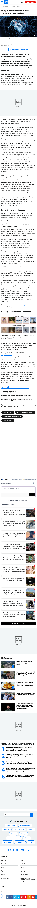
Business (3, 863)
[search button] (31, 815)
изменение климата (14, 838)
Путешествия (5, 871)
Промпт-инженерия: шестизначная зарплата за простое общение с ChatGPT (15, 405)
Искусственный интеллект (25, 412)
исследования (8, 420)
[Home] (1, 6)
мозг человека (8, 412)
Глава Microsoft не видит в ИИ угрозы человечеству (16, 395)
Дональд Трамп (19, 829)
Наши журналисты (6, 878)
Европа (3, 860)
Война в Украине (25, 825)
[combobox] (18, 815)
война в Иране (11, 825)
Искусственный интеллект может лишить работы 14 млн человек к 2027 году (16, 399)
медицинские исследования (12, 416)
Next (2, 867)
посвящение (20, 842)
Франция (6, 829)
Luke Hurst (5, 42)
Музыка (27, 838)
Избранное (6, 658)
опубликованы (27, 305)
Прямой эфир (30, 2)
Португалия (7, 842)
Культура (23, 834)
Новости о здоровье (16, 6)
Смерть (31, 842)
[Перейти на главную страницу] (6, 2)
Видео (3, 874)
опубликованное (6, 355)
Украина (13, 834)
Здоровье (6, 6)
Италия (31, 829)
